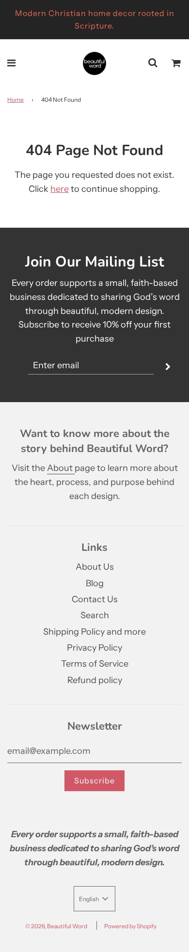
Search (94, 615)
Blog (95, 583)
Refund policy (94, 680)
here (59, 189)
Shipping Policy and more (94, 631)
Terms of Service (94, 663)
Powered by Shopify (130, 926)
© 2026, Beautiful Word (56, 926)
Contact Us (95, 599)
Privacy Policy (94, 647)
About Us (95, 567)
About (61, 468)
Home (15, 99)
